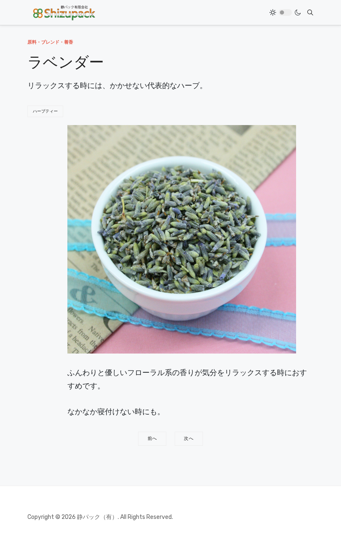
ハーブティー (45, 111)
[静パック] (64, 12)
